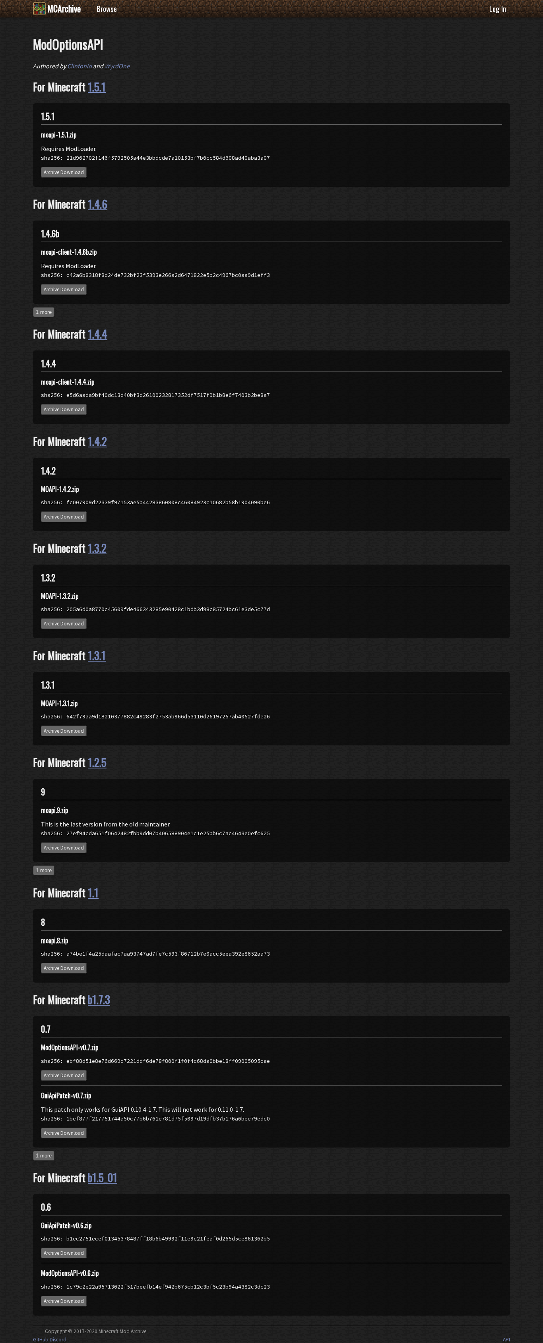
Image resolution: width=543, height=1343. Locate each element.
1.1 (93, 892)
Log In (497, 8)
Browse (107, 8)
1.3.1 (97, 655)
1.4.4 (97, 334)
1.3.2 (97, 548)
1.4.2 (97, 441)
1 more (44, 312)
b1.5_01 (102, 1177)
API (506, 1339)
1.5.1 (97, 87)
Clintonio (79, 66)
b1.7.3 (99, 999)
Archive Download (64, 172)
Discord (58, 1339)
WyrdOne (117, 66)
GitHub (40, 1339)
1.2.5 (97, 762)
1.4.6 (97, 204)
